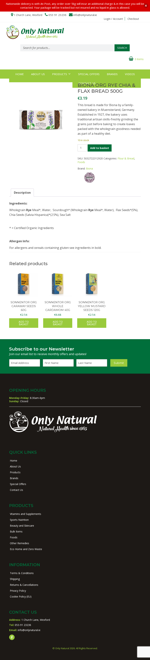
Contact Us (16, 490)
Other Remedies (19, 543)
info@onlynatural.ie (85, 15)
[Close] (146, 5)
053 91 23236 (57, 15)
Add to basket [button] (24, 323)
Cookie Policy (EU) (20, 596)
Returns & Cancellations (24, 585)
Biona (89, 168)
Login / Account (113, 19)
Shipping (15, 579)
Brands (112, 74)
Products (59, 74)
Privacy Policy (18, 590)
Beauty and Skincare (22, 525)
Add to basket (99, 148)
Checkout (133, 19)
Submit (119, 363)
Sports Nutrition (19, 519)
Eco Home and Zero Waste (26, 549)
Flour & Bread (126, 158)
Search (122, 47)
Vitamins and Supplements (25, 514)
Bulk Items (16, 531)
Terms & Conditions (22, 573)
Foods (81, 162)
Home (19, 74)
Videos (130, 74)
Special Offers (89, 74)
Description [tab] (22, 193)
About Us (38, 74)
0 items (139, 59)
